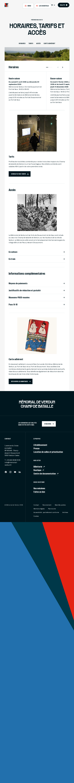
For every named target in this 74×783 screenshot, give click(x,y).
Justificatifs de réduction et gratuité (25, 290)
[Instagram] (10, 472)
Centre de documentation (45, 473)
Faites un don (39, 492)
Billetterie (38, 466)
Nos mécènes (39, 488)
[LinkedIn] (19, 472)
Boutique (37, 470)
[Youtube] (15, 472)
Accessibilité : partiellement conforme (46, 512)
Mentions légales (39, 509)
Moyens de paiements (18, 283)
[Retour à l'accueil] (6, 5)
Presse (37, 448)
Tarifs (31, 43)
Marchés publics (60, 505)
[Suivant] (63, 67)
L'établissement (40, 445)
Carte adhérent (49, 43)
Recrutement (46, 505)
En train (12, 259)
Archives (65, 512)
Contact (36, 505)
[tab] (28, 5)
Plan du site (52, 509)
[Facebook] (6, 472)
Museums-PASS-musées (19, 297)
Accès (38, 43)
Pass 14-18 (13, 304)
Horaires (22, 43)
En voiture (13, 252)
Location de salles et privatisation (48, 452)
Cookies (36, 516)
